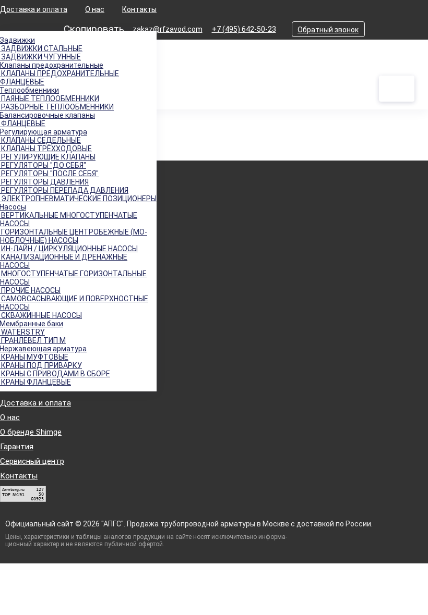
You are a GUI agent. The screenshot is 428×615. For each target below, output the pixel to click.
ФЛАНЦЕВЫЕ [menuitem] (22, 123)
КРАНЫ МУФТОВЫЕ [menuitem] (34, 357)
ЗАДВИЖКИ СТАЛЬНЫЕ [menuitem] (41, 48)
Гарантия (16, 446)
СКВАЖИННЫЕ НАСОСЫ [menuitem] (41, 315)
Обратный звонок (328, 30)
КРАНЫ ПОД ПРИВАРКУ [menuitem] (41, 365)
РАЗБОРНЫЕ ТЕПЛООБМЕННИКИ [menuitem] (57, 107)
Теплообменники (29, 90)
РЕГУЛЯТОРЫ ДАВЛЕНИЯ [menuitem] (44, 182)
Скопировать (94, 29)
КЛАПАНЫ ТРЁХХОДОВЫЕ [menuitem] (46, 148)
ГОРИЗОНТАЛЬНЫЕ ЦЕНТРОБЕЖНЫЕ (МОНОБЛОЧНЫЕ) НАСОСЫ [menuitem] (73, 236)
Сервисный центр (32, 461)
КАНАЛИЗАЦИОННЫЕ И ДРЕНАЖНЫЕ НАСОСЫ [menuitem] (63, 261)
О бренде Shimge (31, 432)
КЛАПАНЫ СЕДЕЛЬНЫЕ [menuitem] (40, 140)
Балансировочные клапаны (47, 115)
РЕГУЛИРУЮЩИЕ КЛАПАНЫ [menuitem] (48, 157)
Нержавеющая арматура (43, 349)
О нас (94, 9)
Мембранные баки (31, 323)
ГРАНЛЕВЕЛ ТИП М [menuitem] (33, 340)
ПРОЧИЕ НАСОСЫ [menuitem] (30, 290)
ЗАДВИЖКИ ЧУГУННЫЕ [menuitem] (40, 57)
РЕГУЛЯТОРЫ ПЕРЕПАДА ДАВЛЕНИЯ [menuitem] (64, 190)
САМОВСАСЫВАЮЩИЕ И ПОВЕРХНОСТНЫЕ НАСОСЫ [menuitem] (74, 302)
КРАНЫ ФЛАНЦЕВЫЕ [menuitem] (35, 382)
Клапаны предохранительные (51, 65)
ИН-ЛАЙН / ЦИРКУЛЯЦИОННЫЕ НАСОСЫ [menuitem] (69, 248)
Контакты (139, 9)
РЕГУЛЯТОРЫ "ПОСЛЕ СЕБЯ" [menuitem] (49, 173)
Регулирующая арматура (43, 132)
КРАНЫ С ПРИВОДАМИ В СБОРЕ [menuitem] (55, 374)
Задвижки (17, 40)
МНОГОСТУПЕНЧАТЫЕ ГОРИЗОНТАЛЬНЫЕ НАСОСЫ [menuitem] (73, 277)
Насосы (13, 207)
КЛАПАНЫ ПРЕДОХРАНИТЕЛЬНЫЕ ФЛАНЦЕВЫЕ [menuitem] (59, 77)
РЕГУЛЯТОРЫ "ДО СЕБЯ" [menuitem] (43, 165)
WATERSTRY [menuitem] (22, 332)
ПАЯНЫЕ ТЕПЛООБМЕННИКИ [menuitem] (49, 98)
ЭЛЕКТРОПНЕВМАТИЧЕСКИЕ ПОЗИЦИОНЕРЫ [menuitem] (78, 198)
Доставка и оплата (33, 9)
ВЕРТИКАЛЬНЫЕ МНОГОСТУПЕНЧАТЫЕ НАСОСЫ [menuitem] (68, 219)
